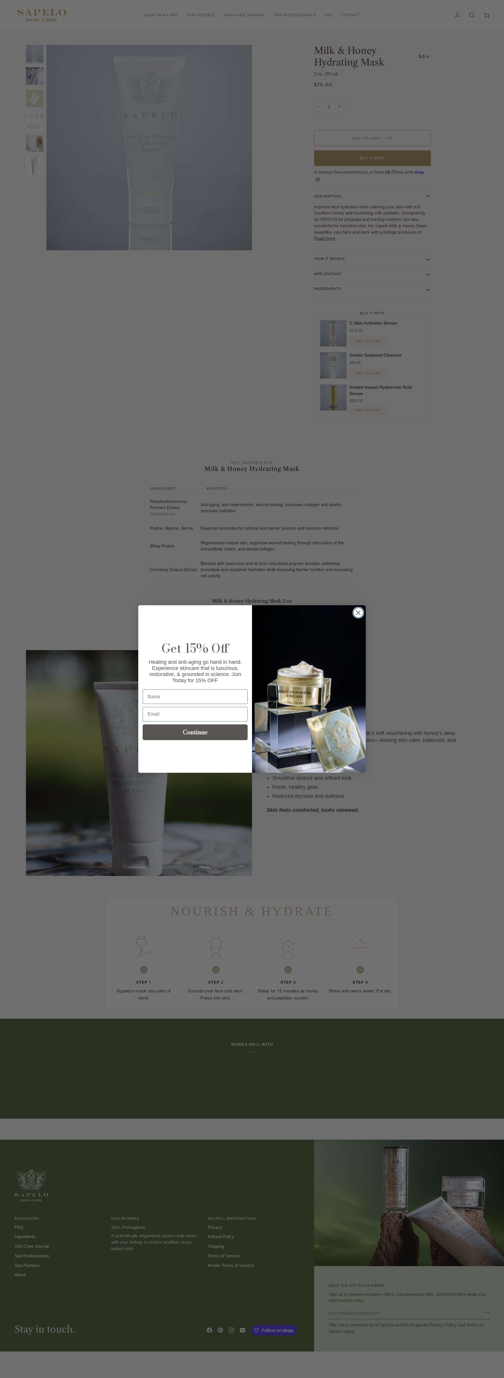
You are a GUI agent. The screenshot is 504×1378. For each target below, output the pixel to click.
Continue (195, 732)
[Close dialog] (358, 613)
